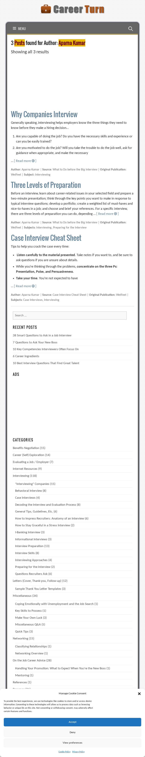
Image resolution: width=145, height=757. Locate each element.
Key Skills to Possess (28, 610)
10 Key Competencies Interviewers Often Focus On (46, 349)
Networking (20, 638)
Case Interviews (25, 497)
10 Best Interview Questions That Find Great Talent (46, 363)
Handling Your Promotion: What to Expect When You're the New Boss (60, 668)
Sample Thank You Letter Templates (38, 589)
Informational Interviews (31, 539)
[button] (139, 694)
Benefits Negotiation (26, 448)
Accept (72, 722)
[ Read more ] (25, 161)
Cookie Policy (64, 752)
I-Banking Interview (27, 532)
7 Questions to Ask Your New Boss (35, 342)
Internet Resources (25, 469)
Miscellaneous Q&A (28, 624)
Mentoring (22, 675)
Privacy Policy (78, 752)
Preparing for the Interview (32, 567)
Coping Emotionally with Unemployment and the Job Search (54, 604)
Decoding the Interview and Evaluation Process (45, 504)
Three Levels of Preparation (46, 185)
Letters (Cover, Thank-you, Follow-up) (37, 581)
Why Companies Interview (44, 114)
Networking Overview (29, 653)
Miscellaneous (22, 596)
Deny (73, 732)
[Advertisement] (72, 82)
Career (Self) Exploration (28, 455)
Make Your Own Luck (28, 617)
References (20, 682)
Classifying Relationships (31, 646)
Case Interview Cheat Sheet (46, 238)
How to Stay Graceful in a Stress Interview (42, 525)
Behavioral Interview (28, 490)
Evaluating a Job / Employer (31, 462)
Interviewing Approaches (31, 560)
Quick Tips (22, 631)
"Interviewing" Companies (32, 484)
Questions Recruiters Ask (31, 574)
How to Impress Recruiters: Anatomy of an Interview (49, 518)
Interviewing (21, 476)
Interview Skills (25, 553)
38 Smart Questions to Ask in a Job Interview (42, 335)
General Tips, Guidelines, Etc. (34, 511)
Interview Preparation (29, 546)
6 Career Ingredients (26, 356)
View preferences (72, 743)
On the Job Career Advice (29, 660)
